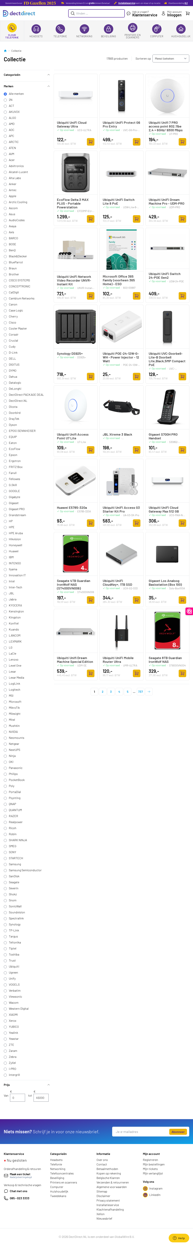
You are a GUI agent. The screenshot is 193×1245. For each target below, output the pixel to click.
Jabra (12, 599)
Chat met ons (18, 1191)
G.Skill (13, 485)
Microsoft (15, 701)
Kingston (15, 617)
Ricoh (12, 828)
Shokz (13, 894)
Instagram (155, 1188)
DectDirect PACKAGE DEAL (26, 394)
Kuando (14, 629)
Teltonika (15, 942)
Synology (15, 924)
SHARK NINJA (18, 840)
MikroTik (14, 707)
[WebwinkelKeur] (189, 611)
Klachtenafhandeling (110, 1209)
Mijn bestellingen (154, 1164)
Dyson (13, 424)
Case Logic (16, 310)
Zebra (12, 1056)
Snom (12, 900)
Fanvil (13, 473)
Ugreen (13, 972)
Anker (12, 184)
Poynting (14, 798)
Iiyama (13, 569)
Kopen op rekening (108, 1173)
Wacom (13, 1002)
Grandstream (17, 515)
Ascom (13, 208)
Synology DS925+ (70, 353)
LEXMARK (15, 641)
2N (10, 99)
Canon (13, 304)
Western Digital (19, 1008)
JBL (11, 593)
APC (11, 135)
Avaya (12, 226)
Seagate (14, 882)
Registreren (150, 1159)
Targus (13, 936)
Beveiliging (108, 36)
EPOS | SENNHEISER (22, 430)
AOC (11, 129)
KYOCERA (15, 605)
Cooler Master (18, 328)
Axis (11, 232)
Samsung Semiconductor (25, 870)
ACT (11, 105)
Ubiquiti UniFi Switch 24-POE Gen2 (165, 276)
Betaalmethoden (107, 1169)
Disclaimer (103, 1196)
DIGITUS (14, 364)
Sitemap (101, 1191)
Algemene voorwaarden (111, 1187)
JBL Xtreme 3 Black (117, 434)
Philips (13, 774)
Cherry (13, 316)
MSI (11, 695)
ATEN (12, 148)
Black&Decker (18, 256)
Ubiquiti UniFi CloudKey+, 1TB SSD (117, 582)
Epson (13, 455)
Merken (8, 86)
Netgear (14, 743)
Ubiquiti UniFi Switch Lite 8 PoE (119, 201)
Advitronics (16, 166)
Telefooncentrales (62, 1173)
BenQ (12, 250)
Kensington (16, 611)
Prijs (7, 1084)
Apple (12, 196)
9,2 (186, 3)
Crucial (13, 340)
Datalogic (15, 382)
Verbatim (15, 990)
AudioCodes (17, 220)
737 (140, 691)
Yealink (13, 1032)
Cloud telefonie (12, 36)
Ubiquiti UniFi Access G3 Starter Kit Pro (121, 509)
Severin (13, 888)
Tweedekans (58, 1196)
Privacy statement (108, 1200)
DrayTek (14, 418)
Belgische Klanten (108, 1178)
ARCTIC (14, 142)
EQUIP (13, 436)
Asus (12, 214)
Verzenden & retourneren (112, 1182)
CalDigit (14, 292)
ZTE (11, 1044)
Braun (13, 268)
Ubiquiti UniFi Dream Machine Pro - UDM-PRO (166, 201)
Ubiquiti (14, 966)
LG (10, 647)
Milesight (15, 713)
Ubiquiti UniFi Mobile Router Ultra (118, 660)
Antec (12, 190)
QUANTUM (15, 810)
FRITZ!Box (15, 467)
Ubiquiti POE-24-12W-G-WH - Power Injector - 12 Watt (121, 357)
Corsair (13, 334)
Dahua (13, 376)
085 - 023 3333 (19, 1198)
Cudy (12, 346)
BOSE (12, 244)
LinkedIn (155, 1194)
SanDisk (14, 876)
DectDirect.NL (18, 400)
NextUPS (14, 749)
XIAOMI (13, 1014)
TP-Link (14, 930)
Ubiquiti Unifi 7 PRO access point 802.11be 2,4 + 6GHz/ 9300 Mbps (166, 126)
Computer (156, 36)
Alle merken (16, 93)
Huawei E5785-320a (72, 507)
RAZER (13, 816)
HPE (12, 527)
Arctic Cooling (18, 202)
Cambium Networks (21, 298)
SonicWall (15, 906)
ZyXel (12, 1062)
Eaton (13, 442)
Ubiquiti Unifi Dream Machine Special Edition (75, 660)
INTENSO (15, 563)
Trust (12, 960)
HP (11, 521)
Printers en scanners (133, 36)
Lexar (12, 671)
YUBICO (14, 1026)
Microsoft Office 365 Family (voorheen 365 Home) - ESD (119, 280)
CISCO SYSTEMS (19, 280)
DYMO (12, 370)
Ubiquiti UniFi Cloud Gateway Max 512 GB (164, 509)
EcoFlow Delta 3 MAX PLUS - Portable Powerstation (73, 203)
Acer (12, 160)
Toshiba (14, 954)
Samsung (15, 864)
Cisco (12, 322)
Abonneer (178, 1131)
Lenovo (13, 659)
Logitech (14, 689)
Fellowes (14, 479)
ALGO (12, 117)
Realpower (16, 822)
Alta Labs (15, 178)
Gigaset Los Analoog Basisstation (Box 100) (165, 582)
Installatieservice (126, 3)
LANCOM (14, 635)
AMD (12, 123)
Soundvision (17, 912)
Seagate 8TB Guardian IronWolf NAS (165, 660)
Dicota (13, 406)
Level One (15, 665)
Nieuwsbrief (104, 1218)
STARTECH (16, 858)
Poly (11, 786)
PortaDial (15, 792)
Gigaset (14, 503)
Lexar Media (16, 677)
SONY (12, 852)
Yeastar (14, 1038)
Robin (13, 834)
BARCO (13, 238)
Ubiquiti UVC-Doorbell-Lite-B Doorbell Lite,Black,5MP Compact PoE (167, 359)
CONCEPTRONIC (19, 286)
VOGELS (14, 984)
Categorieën (12, 74)
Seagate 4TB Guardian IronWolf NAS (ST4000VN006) (73, 584)
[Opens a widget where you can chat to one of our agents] (178, 1238)
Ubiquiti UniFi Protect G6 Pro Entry (121, 124)
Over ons (102, 1159)
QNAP (12, 804)
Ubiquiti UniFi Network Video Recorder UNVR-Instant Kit (74, 280)
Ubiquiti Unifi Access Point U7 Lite (73, 436)
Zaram (13, 1050)
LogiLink (14, 683)
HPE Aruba (16, 533)
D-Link (13, 352)
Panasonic (15, 767)
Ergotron (15, 461)
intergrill (14, 1074)
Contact (101, 1164)
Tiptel (12, 948)
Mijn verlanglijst (153, 1173)
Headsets (36, 36)
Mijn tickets (150, 1169)
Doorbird (15, 412)
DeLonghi (15, 388)
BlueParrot (16, 262)
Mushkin (14, 725)
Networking (84, 36)
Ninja (12, 755)
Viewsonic (15, 996)
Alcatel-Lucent (18, 172)
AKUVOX (14, 111)
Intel (12, 581)
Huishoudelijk (181, 36)
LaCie (12, 653)
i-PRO (12, 1068)
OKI (11, 761)
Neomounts (16, 737)
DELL (12, 358)
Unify (12, 978)
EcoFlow (14, 448)
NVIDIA (13, 731)
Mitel (12, 719)
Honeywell (15, 545)
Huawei (13, 551)
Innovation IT (17, 575)
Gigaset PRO (17, 509)
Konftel (14, 623)
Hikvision (15, 539)
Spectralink (16, 918)
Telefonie (60, 36)
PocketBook (17, 780)
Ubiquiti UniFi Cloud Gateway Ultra (72, 124)
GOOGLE (14, 491)
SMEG (12, 846)
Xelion (100, 1214)
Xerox (12, 1020)
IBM (11, 557)
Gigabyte (14, 497)
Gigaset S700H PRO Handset (163, 436)
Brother (14, 274)
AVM (11, 154)
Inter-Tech (15, 587)
